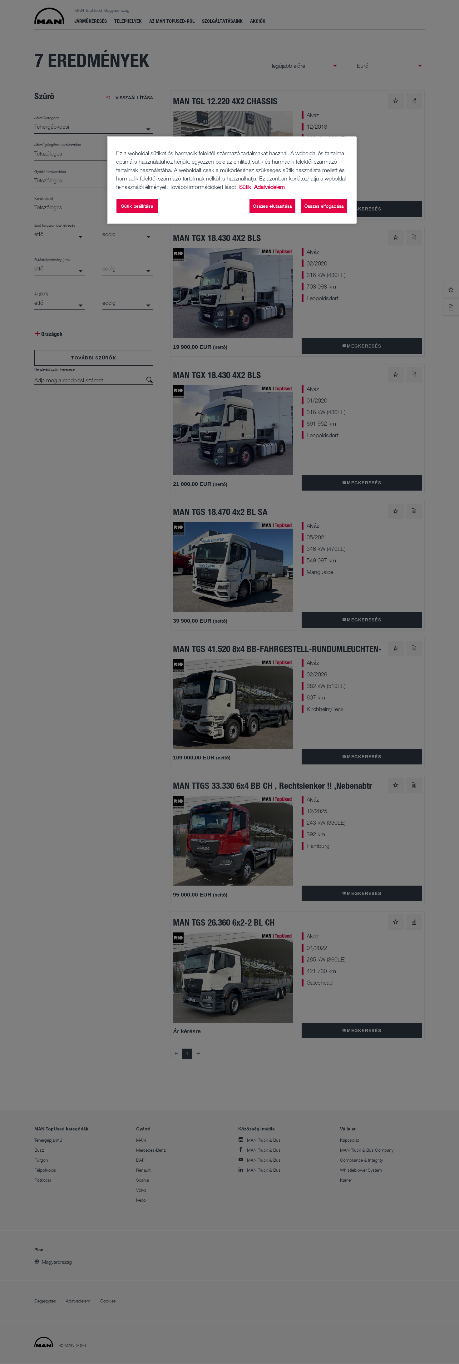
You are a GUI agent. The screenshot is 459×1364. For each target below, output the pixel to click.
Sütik (246, 186)
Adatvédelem (269, 186)
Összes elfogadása (324, 206)
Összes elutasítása (272, 206)
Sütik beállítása (137, 206)
